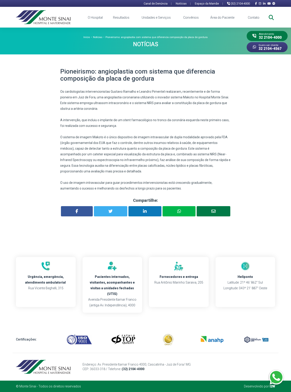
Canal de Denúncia (158, 3)
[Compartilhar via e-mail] (213, 211)
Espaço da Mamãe (209, 3)
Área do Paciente (222, 17)
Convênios (191, 17)
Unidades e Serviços (156, 17)
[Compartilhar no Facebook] (77, 211)
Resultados (121, 17)
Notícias (183, 3)
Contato (253, 17)
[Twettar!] (110, 211)
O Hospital (95, 17)
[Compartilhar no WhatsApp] (179, 211)
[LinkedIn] (264, 3)
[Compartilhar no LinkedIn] (144, 211)
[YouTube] (269, 3)
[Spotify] (273, 3)
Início (86, 37)
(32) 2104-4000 (240, 3)
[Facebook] (256, 3)
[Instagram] (260, 3)
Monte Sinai (27, 386)
